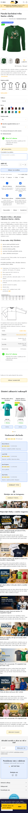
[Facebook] (13, 775)
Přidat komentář (14, 380)
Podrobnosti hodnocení (21, 18)
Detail (7, 427)
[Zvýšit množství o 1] (25, 164)
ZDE (9, 291)
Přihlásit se (21, 748)
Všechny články (14, 732)
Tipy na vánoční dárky (21, 334)
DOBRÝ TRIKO (24, 174)
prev (1, 409)
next (27, 409)
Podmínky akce (9, 144)
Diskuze (15, 210)
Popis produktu (6, 210)
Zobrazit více (14, 485)
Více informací (4, 76)
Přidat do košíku (14, 170)
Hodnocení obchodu (14, 435)
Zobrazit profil (13, 498)
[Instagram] (16, 775)
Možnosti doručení (7, 133)
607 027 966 (15, 766)
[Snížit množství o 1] (20, 164)
